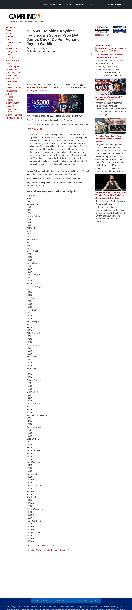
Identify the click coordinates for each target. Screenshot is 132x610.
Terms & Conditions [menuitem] (59, 601)
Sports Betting (12, 79)
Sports (62, 550)
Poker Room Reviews (12, 110)
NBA (8, 54)
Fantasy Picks (12, 70)
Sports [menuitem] (110, 4)
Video (8, 33)
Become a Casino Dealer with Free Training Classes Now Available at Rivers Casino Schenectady (110, 195)
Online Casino (12, 103)
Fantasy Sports (13, 67)
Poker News (11, 76)
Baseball (10, 106)
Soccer (9, 45)
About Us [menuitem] (35, 601)
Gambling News (13, 73)
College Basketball (14, 51)
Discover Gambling (15, 115)
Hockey (9, 100)
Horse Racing (12, 61)
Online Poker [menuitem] (78, 4)
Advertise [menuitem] (45, 601)
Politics (9, 97)
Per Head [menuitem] (89, 4)
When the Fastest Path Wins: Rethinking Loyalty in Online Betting (108, 138)
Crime (9, 85)
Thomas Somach (14, 118)
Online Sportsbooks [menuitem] (64, 4)
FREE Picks (11, 91)
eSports (9, 57)
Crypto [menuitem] (97, 4)
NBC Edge (37, 129)
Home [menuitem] (97, 601)
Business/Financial (15, 88)
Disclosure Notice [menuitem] (76, 601)
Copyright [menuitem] (89, 601)
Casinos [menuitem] (117, 4)
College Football (13, 42)
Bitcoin (9, 94)
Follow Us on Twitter (12, 28)
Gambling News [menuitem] (48, 4)
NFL (8, 39)
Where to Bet (12, 48)
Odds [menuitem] (104, 4)
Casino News (12, 82)
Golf (8, 63)
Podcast (10, 36)
